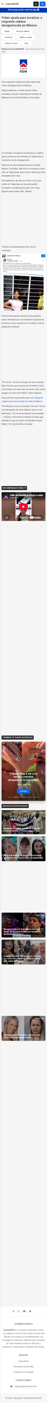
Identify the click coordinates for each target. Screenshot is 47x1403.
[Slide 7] (28, 797)
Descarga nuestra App (23, 1366)
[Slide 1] (9, 797)
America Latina (25, 37)
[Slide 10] (37, 797)
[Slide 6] (25, 797)
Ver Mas (23, 791)
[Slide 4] (19, 797)
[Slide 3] (16, 797)
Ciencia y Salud (11, 43)
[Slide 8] (31, 797)
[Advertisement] (23, 125)
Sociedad (9, 37)
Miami (7, 31)
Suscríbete (23, 1361)
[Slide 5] (22, 797)
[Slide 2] (13, 797)
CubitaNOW (12, 4)
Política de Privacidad (24, 1372)
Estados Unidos (22, 31)
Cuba (26, 43)
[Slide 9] (34, 797)
